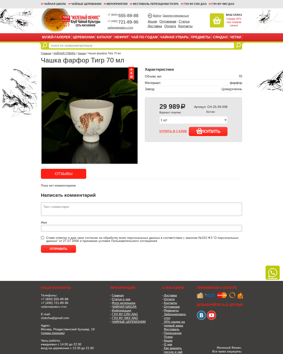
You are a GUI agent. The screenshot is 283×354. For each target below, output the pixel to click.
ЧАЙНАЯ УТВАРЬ (174, 37)
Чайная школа (55, 4)
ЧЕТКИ (235, 37)
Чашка (82, 53)
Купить (211, 131)
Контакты (185, 26)
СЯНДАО (220, 37)
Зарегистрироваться (176, 15)
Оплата (170, 26)
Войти (157, 15)
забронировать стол (120, 27)
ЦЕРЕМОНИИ (84, 37)
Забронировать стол (175, 316)
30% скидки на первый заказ (174, 323)
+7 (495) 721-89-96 (54, 303)
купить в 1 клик (173, 131)
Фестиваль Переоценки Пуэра (173, 332)
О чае (168, 344)
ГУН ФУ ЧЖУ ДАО (223, 4)
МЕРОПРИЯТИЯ (117, 4)
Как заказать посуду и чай (173, 350)
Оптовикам (167, 21)
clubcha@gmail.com (55, 318)
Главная (46, 53)
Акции (152, 21)
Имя (44, 222)
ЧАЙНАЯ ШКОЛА (124, 306)
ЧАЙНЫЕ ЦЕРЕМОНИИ (86, 4)
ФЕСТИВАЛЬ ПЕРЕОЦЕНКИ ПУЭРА (156, 4)
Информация (121, 310)
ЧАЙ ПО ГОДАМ (144, 37)
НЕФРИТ (122, 37)
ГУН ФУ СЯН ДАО (195, 4)
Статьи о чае (121, 299)
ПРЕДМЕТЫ (200, 37)
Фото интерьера (123, 303)
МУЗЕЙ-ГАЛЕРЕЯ (56, 37)
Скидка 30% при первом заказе (233, 22)
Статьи (184, 21)
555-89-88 (122, 15)
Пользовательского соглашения (134, 241)
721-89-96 (122, 21)
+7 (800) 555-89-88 (54, 299)
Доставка (155, 26)
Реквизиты (171, 310)
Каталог (104, 37)
